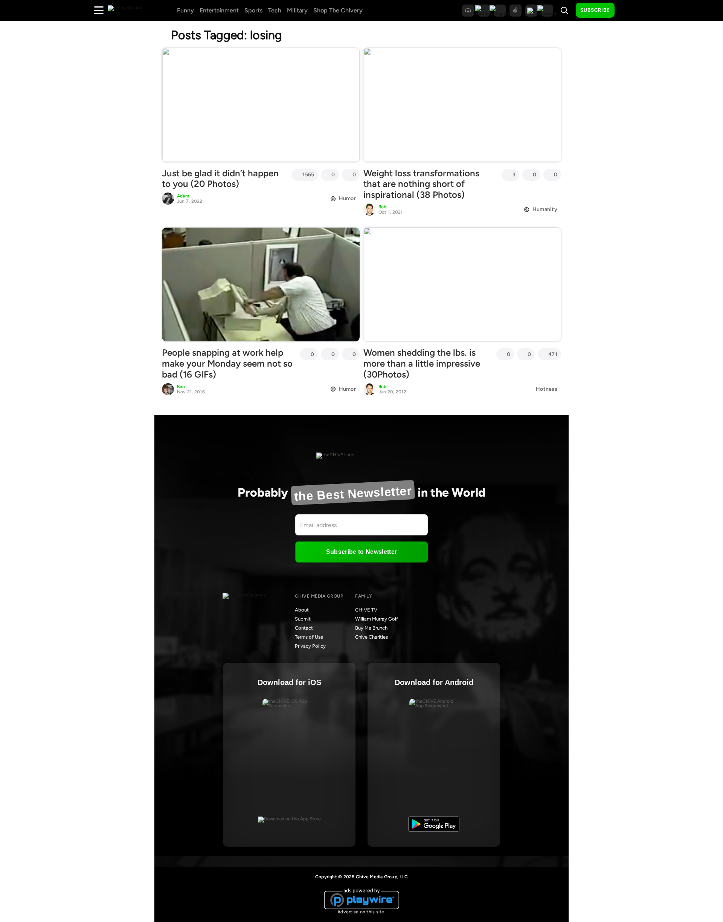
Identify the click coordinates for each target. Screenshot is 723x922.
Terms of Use (309, 637)
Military (297, 10)
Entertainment (219, 10)
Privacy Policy (310, 646)
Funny (185, 10)
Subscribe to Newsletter (361, 552)
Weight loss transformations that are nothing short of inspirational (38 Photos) (421, 184)
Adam (183, 196)
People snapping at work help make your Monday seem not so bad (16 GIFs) (227, 363)
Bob (382, 206)
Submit (303, 619)
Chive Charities (371, 637)
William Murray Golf (376, 619)
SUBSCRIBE (595, 10)
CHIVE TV (366, 610)
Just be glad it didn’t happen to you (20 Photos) (220, 179)
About (302, 610)
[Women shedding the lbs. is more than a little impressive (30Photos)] (462, 284)
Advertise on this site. (361, 911)
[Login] (627, 10)
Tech (274, 10)
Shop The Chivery (338, 10)
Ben (181, 386)
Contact (304, 628)
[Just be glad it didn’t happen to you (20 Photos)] (261, 105)
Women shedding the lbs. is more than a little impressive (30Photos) (421, 363)
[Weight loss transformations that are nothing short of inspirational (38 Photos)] (462, 105)
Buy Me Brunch (371, 628)
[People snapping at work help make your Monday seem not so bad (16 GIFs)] (261, 284)
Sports (253, 10)
